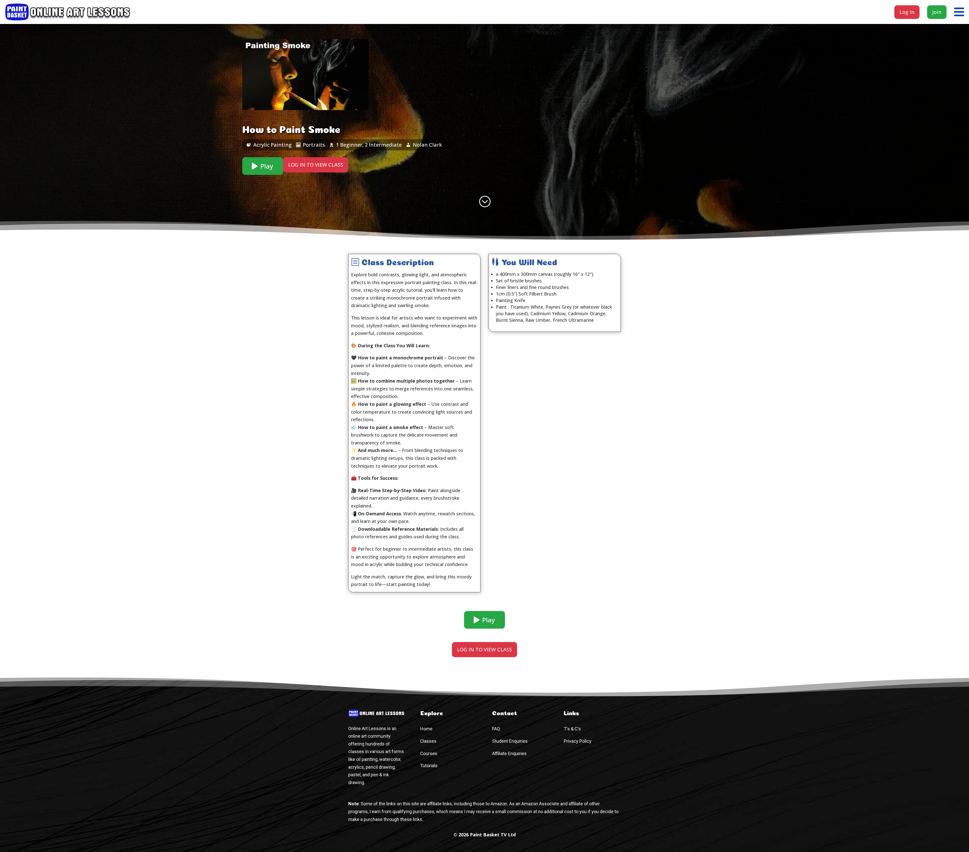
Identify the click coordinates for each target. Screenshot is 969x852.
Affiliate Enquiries (509, 753)
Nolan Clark (427, 144)
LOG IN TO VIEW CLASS (315, 164)
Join (936, 12)
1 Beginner (349, 144)
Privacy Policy (577, 741)
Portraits (314, 144)
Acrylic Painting (272, 144)
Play (266, 166)
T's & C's (572, 728)
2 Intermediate (383, 144)
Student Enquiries (510, 741)
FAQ (496, 728)
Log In (907, 12)
